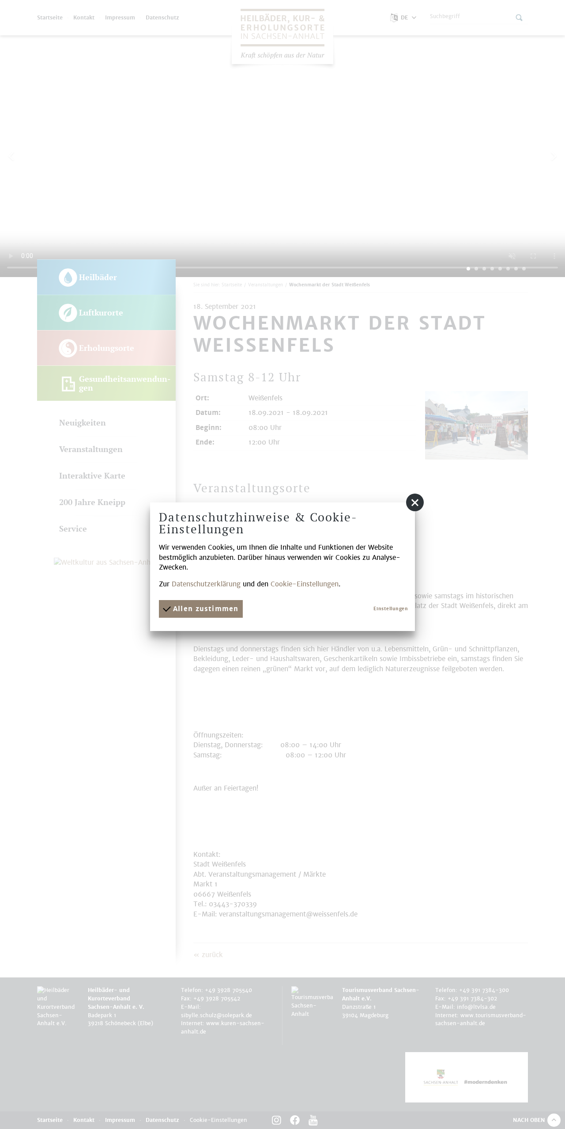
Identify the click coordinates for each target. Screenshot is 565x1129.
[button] (415, 502)
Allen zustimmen (204, 608)
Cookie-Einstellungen (305, 584)
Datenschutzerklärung (206, 584)
